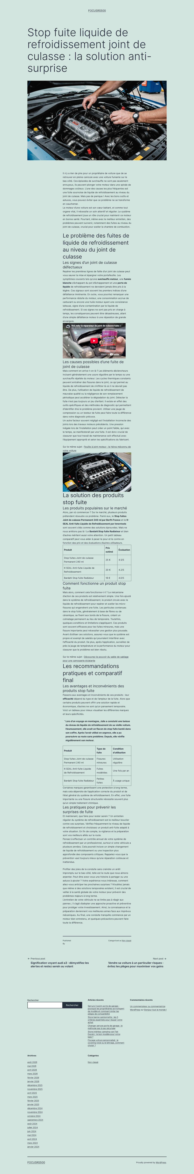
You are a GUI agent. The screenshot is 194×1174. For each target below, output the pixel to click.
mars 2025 (32, 1097)
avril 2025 (32, 1093)
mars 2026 (32, 1074)
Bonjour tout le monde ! (155, 1010)
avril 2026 (32, 1070)
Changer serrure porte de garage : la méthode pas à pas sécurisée (105, 1027)
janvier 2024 (33, 1147)
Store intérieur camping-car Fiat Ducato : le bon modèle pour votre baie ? (104, 1034)
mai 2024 (31, 1135)
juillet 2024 (32, 1127)
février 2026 (33, 1077)
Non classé (126, 940)
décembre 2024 (35, 1108)
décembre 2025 (34, 1085)
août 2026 (32, 1062)
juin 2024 (31, 1131)
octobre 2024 (34, 1116)
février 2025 (33, 1100)
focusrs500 (97, 10)
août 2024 (32, 1124)
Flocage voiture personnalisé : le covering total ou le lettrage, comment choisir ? (106, 1043)
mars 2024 (32, 1143)
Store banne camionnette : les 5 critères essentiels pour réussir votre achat (105, 1020)
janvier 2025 (33, 1104)
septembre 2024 (35, 1120)
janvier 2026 (33, 1081)
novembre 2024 (35, 1112)
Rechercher (33, 1000)
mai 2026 (31, 1066)
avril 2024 (32, 1139)
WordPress (161, 1162)
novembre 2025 (35, 1089)
